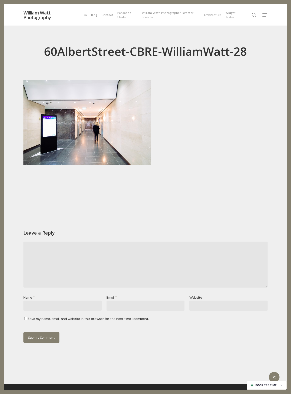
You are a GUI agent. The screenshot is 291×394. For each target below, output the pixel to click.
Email (112, 297)
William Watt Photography (37, 15)
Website (195, 297)
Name (29, 297)
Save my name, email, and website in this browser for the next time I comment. (88, 319)
